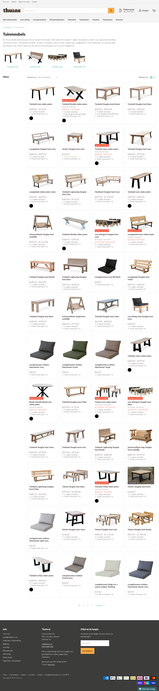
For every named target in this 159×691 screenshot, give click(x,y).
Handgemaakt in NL (10, 637)
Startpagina (7, 27)
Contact (34, 2)
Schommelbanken (57, 19)
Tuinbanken (84, 19)
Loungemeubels (39, 19)
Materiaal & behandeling (12, 640)
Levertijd (6, 647)
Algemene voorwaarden (12, 661)
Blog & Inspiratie (24, 2)
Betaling (6, 644)
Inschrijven (88, 651)
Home (5, 675)
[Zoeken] (111, 10)
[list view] (154, 77)
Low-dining (25, 19)
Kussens (119, 19)
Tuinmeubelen (14, 675)
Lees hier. (51, 664)
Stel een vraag (148, 689)
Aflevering (7, 654)
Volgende (99, 605)
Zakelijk (13, 2)
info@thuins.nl (47, 644)
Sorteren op (31, 77)
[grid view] (151, 77)
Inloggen (145, 10)
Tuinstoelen (107, 19)
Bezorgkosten (8, 651)
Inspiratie (32, 675)
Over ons (6, 2)
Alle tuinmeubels (10, 19)
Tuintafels (72, 19)
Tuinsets (95, 19)
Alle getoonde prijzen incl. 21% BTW (57, 675)
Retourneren (7, 657)
